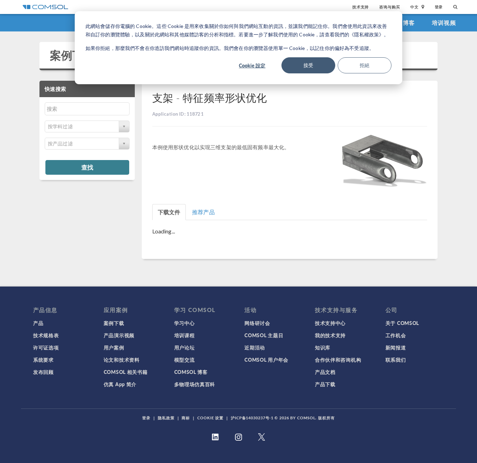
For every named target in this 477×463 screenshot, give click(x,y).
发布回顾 (43, 371)
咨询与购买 (389, 6)
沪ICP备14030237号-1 (252, 417)
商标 (186, 417)
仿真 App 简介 (120, 384)
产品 (38, 322)
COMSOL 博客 (191, 371)
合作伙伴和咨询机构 (338, 359)
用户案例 (114, 347)
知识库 (322, 347)
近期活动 (254, 347)
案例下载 (72, 55)
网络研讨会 (257, 322)
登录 (439, 6)
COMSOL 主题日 (263, 335)
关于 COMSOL (402, 322)
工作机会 (396, 335)
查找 (87, 167)
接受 (308, 65)
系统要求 (43, 359)
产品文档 (325, 371)
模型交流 (184, 359)
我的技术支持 (330, 335)
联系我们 (396, 359)
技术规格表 (46, 335)
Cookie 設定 (252, 65)
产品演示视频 (119, 335)
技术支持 (360, 6)
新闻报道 (396, 347)
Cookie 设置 (210, 417)
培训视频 (444, 23)
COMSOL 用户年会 (266, 359)
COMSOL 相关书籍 (126, 371)
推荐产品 (203, 212)
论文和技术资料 (122, 359)
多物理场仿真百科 (194, 384)
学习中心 (184, 322)
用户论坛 (184, 347)
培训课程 (184, 335)
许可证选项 (46, 347)
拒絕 (364, 65)
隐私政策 (166, 417)
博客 (409, 23)
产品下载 (325, 384)
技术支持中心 (330, 322)
